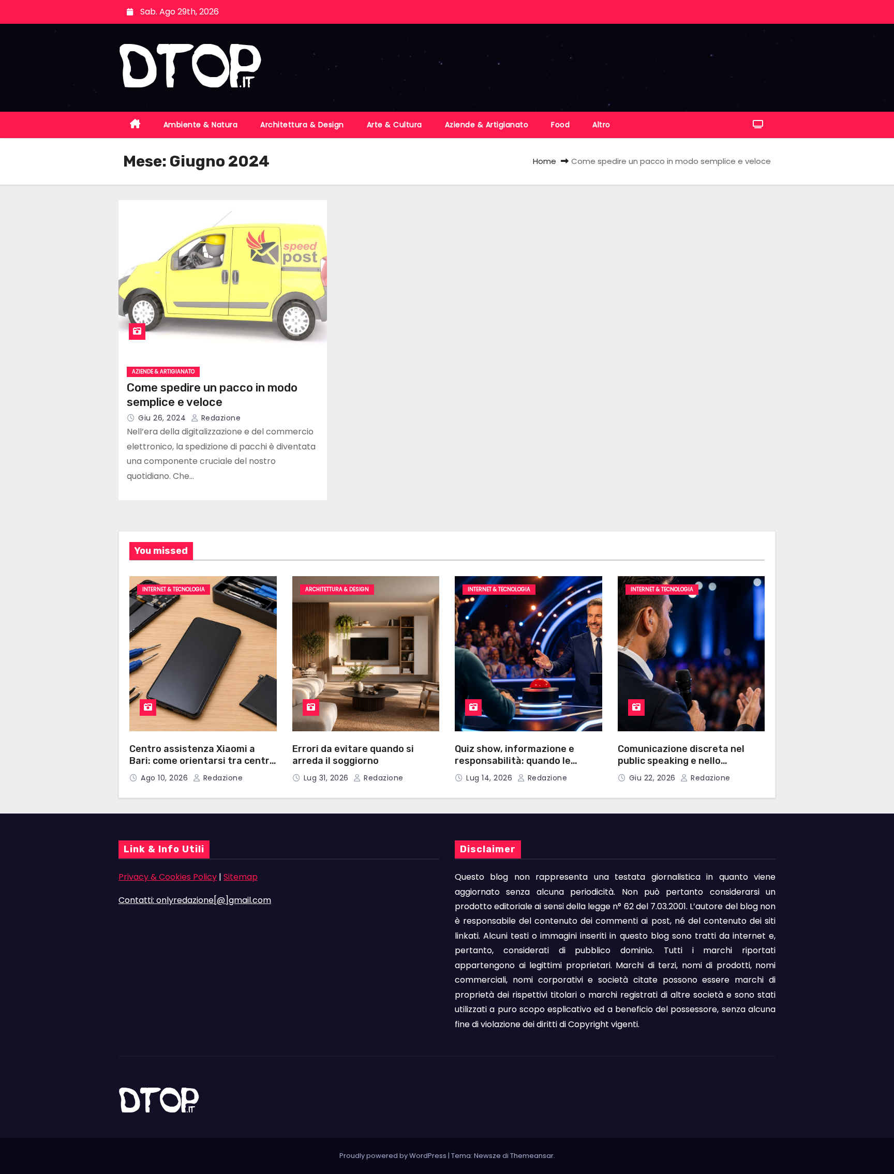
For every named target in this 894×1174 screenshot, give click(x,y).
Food (560, 124)
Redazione (220, 418)
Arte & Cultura (394, 124)
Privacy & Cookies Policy (167, 877)
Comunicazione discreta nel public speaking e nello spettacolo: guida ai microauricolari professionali (684, 766)
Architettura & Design (302, 124)
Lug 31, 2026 (327, 778)
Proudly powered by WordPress (393, 1156)
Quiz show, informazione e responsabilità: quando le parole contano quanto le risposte (514, 766)
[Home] (135, 125)
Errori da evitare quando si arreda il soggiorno (353, 754)
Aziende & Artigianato (487, 124)
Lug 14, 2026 (490, 778)
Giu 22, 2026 (653, 778)
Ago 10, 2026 (165, 778)
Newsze (487, 1156)
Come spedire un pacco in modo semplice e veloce (212, 395)
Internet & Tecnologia (173, 589)
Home (544, 161)
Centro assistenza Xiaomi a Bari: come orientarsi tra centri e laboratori (200, 760)
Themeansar (532, 1156)
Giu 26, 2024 (163, 418)
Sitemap (241, 877)
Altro (601, 124)
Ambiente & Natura (200, 124)
